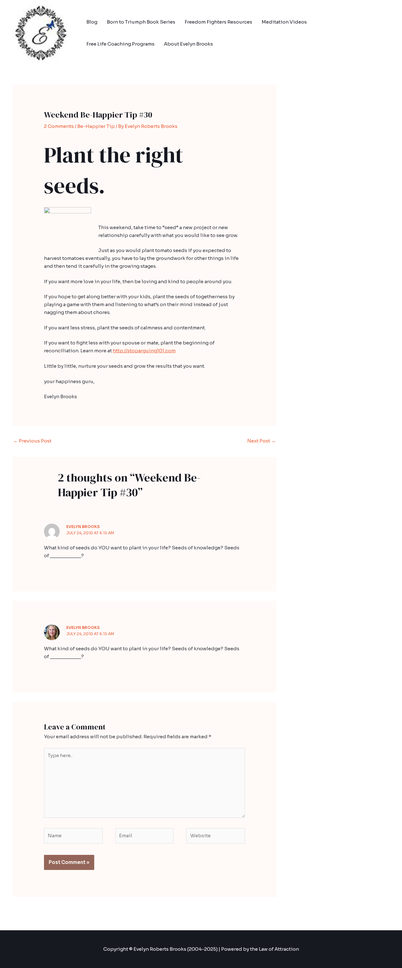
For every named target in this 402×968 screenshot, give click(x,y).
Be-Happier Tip (96, 126)
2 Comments (59, 126)
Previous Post (32, 441)
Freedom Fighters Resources (218, 22)
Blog (91, 22)
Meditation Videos (284, 22)
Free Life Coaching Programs (120, 44)
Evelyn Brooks (83, 526)
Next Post (261, 441)
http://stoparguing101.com (144, 351)
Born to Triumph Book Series (141, 22)
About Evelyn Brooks (188, 44)
